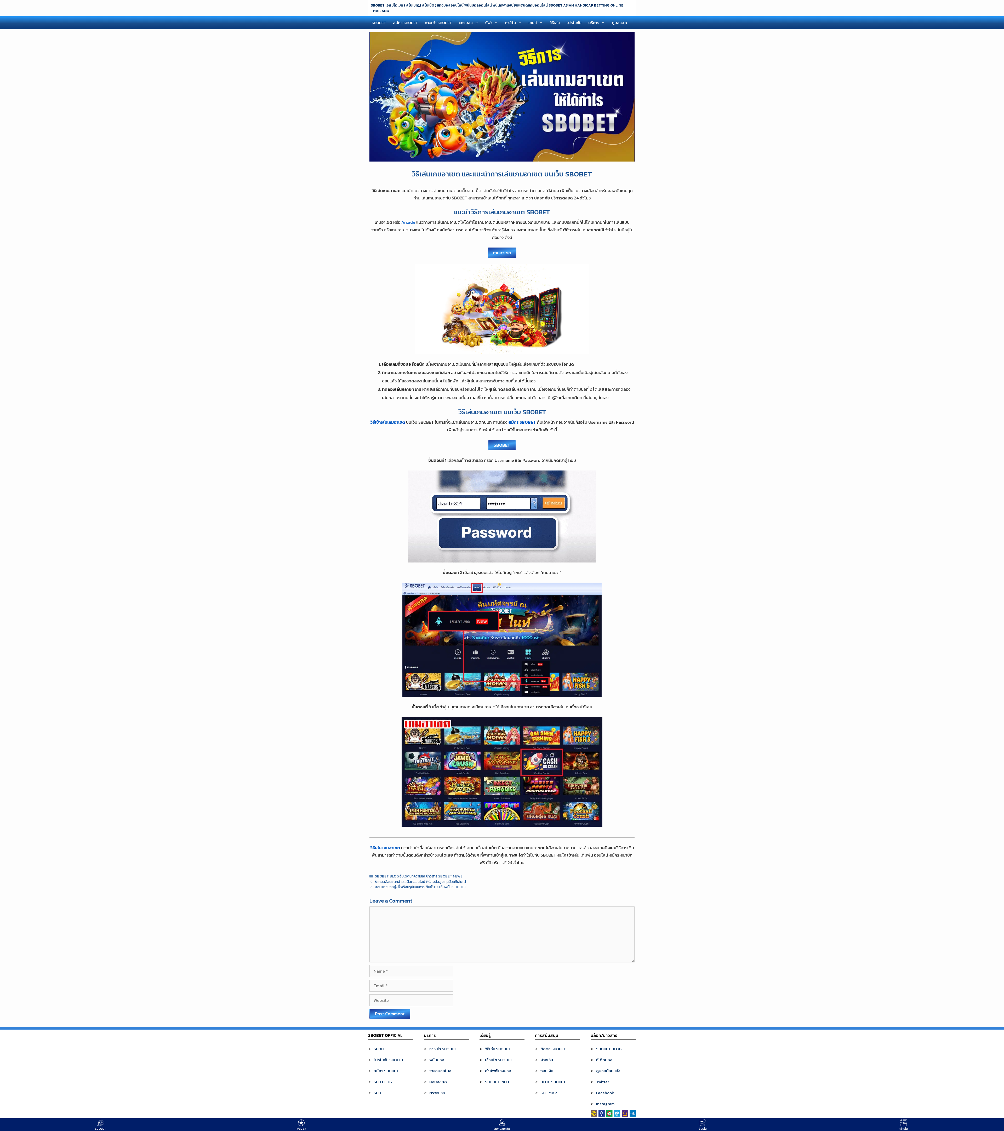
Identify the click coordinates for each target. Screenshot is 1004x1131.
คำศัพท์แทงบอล (498, 1071)
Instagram (605, 1104)
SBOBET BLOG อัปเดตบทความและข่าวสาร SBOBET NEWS (419, 876)
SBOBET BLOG (608, 1049)
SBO (377, 1093)
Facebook (605, 1093)
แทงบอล (466, 23)
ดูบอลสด (619, 23)
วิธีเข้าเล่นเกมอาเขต (387, 422)
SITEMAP (548, 1093)
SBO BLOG (383, 1082)
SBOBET (379, 23)
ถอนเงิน (546, 1071)
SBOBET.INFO (497, 1082)
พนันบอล (436, 1060)
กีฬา (488, 23)
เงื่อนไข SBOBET (498, 1060)
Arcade (408, 222)
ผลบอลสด (438, 1082)
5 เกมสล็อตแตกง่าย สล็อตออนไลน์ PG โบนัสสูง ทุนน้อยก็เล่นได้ (420, 881)
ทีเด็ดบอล (604, 1060)
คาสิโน (510, 23)
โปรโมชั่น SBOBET (389, 1060)
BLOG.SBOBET (553, 1082)
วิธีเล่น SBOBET (498, 1049)
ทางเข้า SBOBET (438, 23)
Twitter (602, 1082)
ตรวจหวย (437, 1093)
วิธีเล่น (555, 23)
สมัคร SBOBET (405, 23)
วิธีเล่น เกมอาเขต (385, 848)
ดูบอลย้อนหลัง (608, 1071)
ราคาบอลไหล (440, 1071)
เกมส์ (532, 23)
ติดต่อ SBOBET (553, 1049)
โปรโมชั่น (574, 23)
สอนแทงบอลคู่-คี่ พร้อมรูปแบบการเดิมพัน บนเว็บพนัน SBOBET (420, 886)
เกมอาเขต (502, 252)
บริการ (593, 23)
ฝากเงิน (546, 1060)
